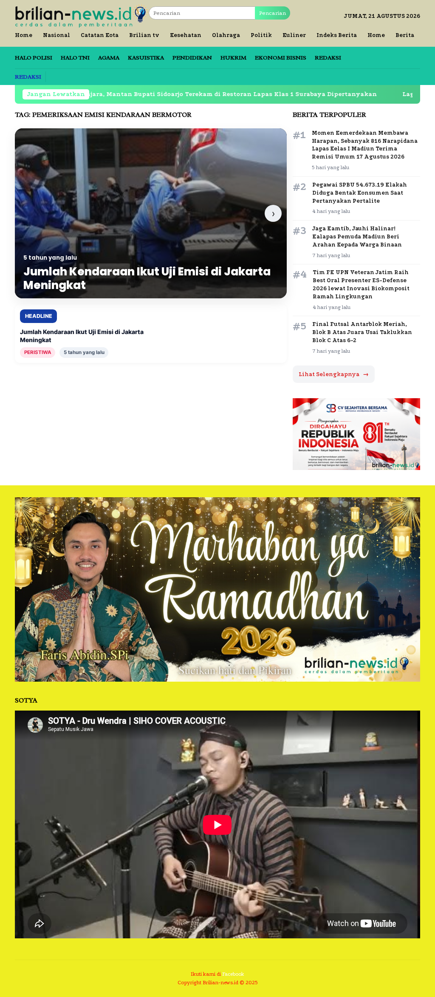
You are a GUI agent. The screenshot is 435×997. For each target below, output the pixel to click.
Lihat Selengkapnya (334, 374)
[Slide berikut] (273, 213)
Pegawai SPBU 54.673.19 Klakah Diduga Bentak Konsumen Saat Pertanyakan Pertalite (359, 192)
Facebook (233, 974)
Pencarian (272, 13)
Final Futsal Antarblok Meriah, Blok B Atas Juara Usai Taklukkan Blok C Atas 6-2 (362, 332)
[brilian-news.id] (82, 15)
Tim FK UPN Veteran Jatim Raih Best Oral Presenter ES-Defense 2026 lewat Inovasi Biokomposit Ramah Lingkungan (361, 284)
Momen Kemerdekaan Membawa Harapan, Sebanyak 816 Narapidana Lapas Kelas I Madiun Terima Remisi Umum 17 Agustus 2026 (365, 145)
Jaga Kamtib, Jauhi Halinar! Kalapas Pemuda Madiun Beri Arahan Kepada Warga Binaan (357, 236)
